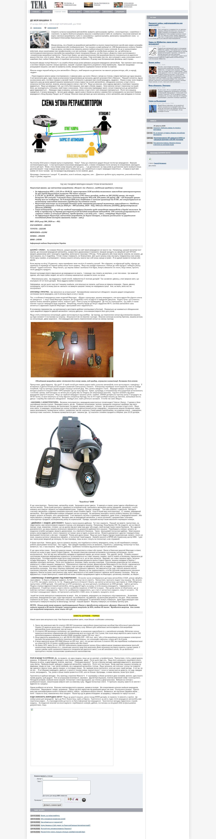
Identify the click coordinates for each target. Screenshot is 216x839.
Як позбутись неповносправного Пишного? (56, 828)
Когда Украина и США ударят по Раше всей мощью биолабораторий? (65, 825)
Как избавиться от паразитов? (51, 822)
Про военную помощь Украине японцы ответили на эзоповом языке (167, 144)
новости (47, 12)
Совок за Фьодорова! (157, 101)
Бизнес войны (154, 62)
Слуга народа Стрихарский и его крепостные (130, 5)
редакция (120, 12)
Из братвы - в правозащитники (70, 4)
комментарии (52, 28)
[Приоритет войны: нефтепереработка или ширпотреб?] (155, 36)
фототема (107, 12)
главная (35, 12)
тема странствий (92, 12)
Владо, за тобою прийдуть (50, 815)
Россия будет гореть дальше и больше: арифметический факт (63, 832)
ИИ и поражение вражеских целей (53, 819)
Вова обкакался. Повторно (159, 85)
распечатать (37, 28)
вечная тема (75, 12)
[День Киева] (150, 160)
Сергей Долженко (160, 163)
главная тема (60, 12)
